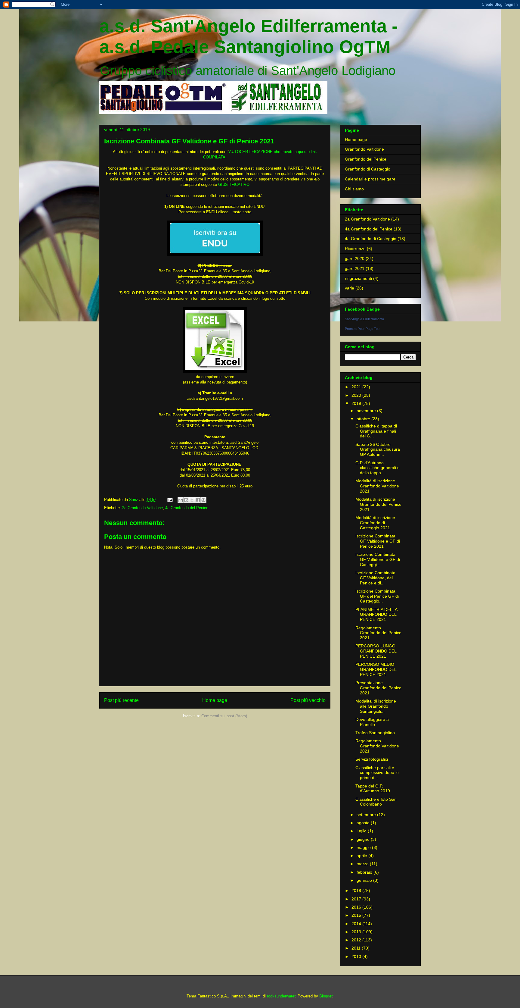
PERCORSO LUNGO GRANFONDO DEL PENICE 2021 (375, 651)
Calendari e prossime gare (370, 179)
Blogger (325, 996)
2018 (356, 890)
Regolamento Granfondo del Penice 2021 (378, 632)
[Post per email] (169, 499)
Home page (214, 700)
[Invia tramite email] (181, 500)
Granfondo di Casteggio (367, 169)
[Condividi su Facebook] (198, 500)
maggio (364, 847)
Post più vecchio (308, 700)
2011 (356, 948)
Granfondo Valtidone (364, 149)
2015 (356, 915)
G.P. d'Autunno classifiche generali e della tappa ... (377, 467)
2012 (356, 940)
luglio (362, 830)
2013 (356, 931)
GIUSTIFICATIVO (233, 184)
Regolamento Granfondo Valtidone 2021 (377, 745)
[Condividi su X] (192, 500)
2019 (356, 403)
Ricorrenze (355, 248)
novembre (367, 410)
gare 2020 (354, 258)
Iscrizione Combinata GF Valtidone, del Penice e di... (375, 577)
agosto (364, 822)
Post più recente (121, 700)
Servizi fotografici (371, 759)
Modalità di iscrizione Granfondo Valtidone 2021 (377, 485)
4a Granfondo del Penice (186, 508)
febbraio (365, 872)
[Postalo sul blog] (186, 500)
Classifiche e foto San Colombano (376, 802)
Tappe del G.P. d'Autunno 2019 (372, 789)
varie (349, 288)
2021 (356, 386)
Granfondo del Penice (365, 159)
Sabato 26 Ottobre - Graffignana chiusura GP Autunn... (377, 449)
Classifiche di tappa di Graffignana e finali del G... (376, 431)
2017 (356, 899)
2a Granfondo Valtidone (142, 508)
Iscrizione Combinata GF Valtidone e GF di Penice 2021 (377, 541)
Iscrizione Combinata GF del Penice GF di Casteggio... (377, 596)
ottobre (364, 418)
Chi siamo (354, 188)
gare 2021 (354, 268)
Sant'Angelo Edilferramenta (364, 319)
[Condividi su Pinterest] (203, 500)
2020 (356, 395)
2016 (356, 907)
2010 (356, 956)
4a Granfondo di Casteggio (370, 238)
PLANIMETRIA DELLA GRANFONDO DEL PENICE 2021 (376, 614)
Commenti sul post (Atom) (224, 716)
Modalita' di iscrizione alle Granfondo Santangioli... (375, 706)
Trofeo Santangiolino (375, 732)
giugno (364, 839)
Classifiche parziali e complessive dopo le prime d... (377, 772)
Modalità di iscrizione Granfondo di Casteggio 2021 (375, 522)
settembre (367, 814)
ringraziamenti (358, 278)
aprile (362, 855)
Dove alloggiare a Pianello (372, 722)
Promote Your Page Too (362, 328)
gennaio (365, 880)
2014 (356, 923)
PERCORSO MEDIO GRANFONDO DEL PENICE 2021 (375, 669)
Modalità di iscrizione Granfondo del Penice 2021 (378, 504)
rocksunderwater (281, 996)
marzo (363, 863)
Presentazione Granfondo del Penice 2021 (378, 687)
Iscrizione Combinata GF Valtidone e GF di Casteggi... (377, 559)
